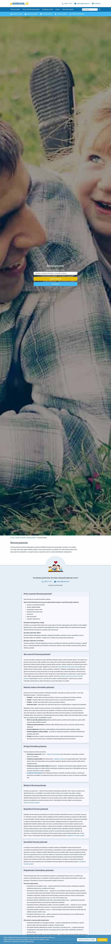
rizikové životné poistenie (53, 754)
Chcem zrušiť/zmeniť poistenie (30, 9)
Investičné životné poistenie (34, 773)
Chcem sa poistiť (15, 9)
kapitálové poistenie (59, 759)
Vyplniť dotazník (55, 279)
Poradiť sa (55, 284)
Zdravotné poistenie (67, 9)
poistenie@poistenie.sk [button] (82, 3)
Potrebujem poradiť (47, 9)
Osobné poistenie (47, 14)
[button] (55, 594)
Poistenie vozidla (17, 14)
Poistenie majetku (62, 14)
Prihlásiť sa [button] (97, 3)
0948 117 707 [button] (68, 3)
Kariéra (58, 9)
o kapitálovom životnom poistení (75, 835)
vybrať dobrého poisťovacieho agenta (68, 667)
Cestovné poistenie (32, 14)
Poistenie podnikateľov (78, 14)
